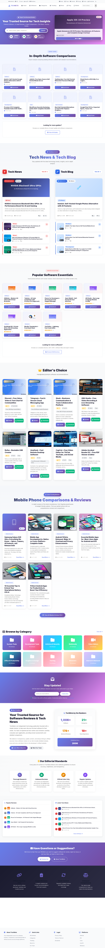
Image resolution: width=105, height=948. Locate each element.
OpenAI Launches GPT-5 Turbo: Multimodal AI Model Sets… (77, 823)
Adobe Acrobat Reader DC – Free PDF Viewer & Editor (90, 452)
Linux (21, 1)
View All (44, 171)
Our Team (32, 945)
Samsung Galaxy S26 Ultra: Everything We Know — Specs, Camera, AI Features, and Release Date (14, 541)
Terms (84, 1)
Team (67, 1)
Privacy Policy (70, 698)
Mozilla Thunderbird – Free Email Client (31, 327)
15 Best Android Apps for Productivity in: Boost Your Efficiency (38, 588)
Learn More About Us (20, 748)
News (62, 5)
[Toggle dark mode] (95, 1)
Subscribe (65, 694)
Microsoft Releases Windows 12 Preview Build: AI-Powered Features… (80, 817)
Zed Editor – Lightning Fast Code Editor (52, 327)
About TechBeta (60, 859)
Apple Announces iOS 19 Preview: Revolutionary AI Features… (78, 812)
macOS (26, 1)
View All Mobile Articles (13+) (53, 615)
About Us (32, 943)
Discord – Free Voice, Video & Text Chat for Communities (14, 400)
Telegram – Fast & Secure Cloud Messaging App (37, 400)
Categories (44, 5)
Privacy (79, 1)
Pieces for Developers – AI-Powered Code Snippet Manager (52, 299)
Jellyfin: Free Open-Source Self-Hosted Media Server (39, 79)
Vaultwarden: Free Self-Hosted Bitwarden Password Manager (65, 79)
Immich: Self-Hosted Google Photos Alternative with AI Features (13, 80)
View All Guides (53, 132)
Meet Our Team (37, 748)
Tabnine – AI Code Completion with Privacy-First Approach (31, 299)
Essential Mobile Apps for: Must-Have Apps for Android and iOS (90, 539)
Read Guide (15, 87)
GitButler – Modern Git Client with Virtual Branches (11, 299)
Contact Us (45, 859)
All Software (33, 935)
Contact (73, 1)
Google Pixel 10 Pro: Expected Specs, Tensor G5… (90, 107)
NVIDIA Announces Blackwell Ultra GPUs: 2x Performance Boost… (79, 807)
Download (12, 306)
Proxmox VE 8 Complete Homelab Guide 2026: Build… (13, 107)
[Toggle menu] (95, 5)
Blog (69, 5)
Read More (19, 557)
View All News (77, 833)
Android (12, 1)
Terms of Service (59, 938)
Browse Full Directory (53, 352)
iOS (17, 1)
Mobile (77, 5)
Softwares (33, 5)
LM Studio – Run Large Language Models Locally (92, 299)
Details (10, 420)
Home (24, 5)
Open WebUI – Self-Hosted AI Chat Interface (71, 299)
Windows (33, 1)
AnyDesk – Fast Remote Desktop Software (37, 452)
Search (43, 30)
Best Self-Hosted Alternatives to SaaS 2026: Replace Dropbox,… (64, 108)
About (61, 1)
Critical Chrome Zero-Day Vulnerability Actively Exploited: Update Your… (80, 828)
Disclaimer (91, 1)
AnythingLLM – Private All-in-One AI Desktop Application (11, 328)
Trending (53, 5)
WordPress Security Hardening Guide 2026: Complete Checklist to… (39, 108)
